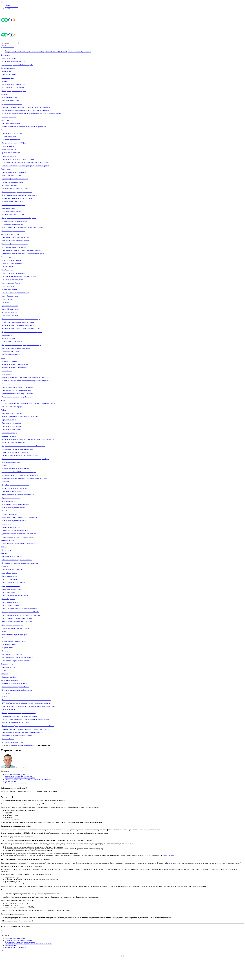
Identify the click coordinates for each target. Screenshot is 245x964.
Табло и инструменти (8, 257)
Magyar (43, 52)
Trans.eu (7, 5)
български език (10, 52)
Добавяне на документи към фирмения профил (20, 778)
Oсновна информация (8, 68)
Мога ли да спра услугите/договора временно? (17, 921)
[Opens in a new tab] (122, 957)
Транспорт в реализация (9, 312)
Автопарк (4, 553)
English (28, 52)
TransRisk (4, 696)
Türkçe (81, 52)
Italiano (48, 52)
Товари (3, 130)
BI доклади (4, 566)
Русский (69, 52)
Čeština (17, 52)
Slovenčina (75, 52)
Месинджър (5, 94)
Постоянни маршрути (8, 501)
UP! (2, 950)
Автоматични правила (8, 540)
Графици (4, 410)
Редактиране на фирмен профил (15, 774)
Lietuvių (54, 52)
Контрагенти (5, 481)
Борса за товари (6, 169)
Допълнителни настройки (9, 680)
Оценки (3, 631)
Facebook (8, 8)
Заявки (3, 358)
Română (63, 52)
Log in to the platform (11, 7)
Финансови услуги (7, 664)
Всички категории (15, 745)
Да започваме (5, 55)
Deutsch (23, 52)
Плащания (4, 674)
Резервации (4, 465)
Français (38, 52)
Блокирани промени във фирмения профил (19, 776)
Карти (3, 400)
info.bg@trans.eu (168, 855)
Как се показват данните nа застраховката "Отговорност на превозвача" (28, 779)
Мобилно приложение (8, 709)
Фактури (4, 547)
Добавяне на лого (10, 781)
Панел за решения (7, 120)
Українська (87, 52)
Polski (59, 52)
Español (33, 52)
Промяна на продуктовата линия (15, 783)
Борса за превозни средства (10, 234)
